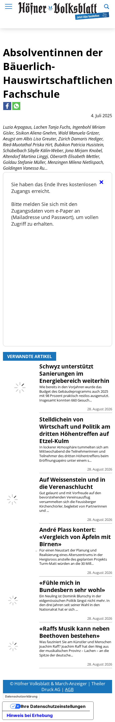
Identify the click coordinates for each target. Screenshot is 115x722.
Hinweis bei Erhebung (30, 715)
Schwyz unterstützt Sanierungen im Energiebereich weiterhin (74, 373)
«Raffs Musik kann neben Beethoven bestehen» (74, 632)
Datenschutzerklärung (21, 696)
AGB (69, 689)
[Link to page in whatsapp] (16, 106)
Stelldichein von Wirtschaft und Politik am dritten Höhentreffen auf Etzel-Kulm (74, 430)
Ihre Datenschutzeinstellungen (53, 706)
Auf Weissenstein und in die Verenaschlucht (72, 483)
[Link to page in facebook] (7, 106)
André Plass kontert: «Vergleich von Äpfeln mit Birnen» (75, 537)
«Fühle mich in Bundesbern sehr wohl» (72, 586)
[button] (106, 5)
